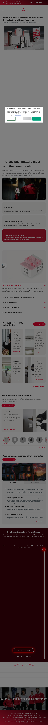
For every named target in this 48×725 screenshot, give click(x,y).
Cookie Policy (18, 115)
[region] (24, 115)
